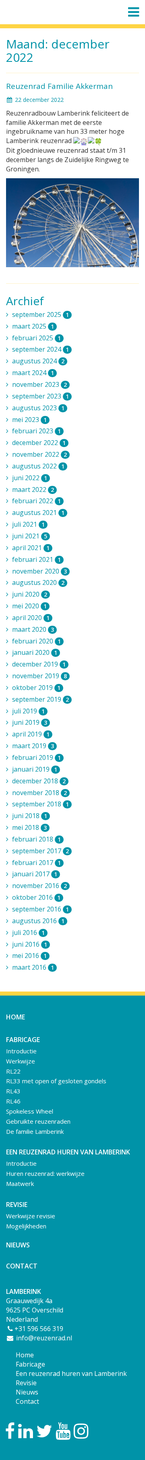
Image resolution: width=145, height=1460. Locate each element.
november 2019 (39, 675)
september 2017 (40, 850)
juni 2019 (29, 722)
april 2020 (31, 617)
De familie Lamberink (35, 1131)
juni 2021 (29, 536)
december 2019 (39, 664)
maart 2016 (33, 967)
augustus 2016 (38, 920)
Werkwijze (20, 1061)
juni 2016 (29, 944)
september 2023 (40, 396)
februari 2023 (36, 430)
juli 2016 (28, 932)
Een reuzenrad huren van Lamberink (71, 1373)
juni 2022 (29, 477)
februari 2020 (36, 641)
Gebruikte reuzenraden (38, 1121)
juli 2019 (28, 711)
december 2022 (39, 442)
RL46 (13, 1101)
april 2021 (31, 547)
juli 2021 (28, 524)
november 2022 (39, 454)
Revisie (26, 1382)
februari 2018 (36, 839)
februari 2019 (36, 757)
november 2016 (39, 885)
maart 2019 (33, 745)
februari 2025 (36, 337)
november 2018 (39, 792)
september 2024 (40, 349)
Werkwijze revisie (30, 1216)
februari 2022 (36, 500)
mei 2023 (29, 419)
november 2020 (39, 571)
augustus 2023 (38, 407)
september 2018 (40, 804)
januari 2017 (34, 873)
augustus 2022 (38, 466)
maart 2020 (33, 629)
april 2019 (31, 734)
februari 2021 (36, 559)
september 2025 (40, 314)
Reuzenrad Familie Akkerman (59, 86)
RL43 (13, 1091)
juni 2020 (29, 594)
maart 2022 (33, 489)
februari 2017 (36, 862)
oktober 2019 (36, 687)
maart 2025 (33, 326)
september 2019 (40, 699)
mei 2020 (29, 605)
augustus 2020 (38, 582)
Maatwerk (20, 1183)
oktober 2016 (36, 897)
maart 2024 (33, 372)
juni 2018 (29, 815)
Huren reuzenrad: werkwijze (45, 1173)
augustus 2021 (38, 512)
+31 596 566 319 (38, 1328)
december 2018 (39, 780)
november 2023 (39, 384)
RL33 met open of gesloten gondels (56, 1081)
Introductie (21, 1051)
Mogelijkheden (26, 1226)
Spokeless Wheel (29, 1111)
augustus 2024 (38, 361)
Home (15, 1017)
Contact (21, 1266)
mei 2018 (29, 827)
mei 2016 (29, 955)
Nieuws (18, 1245)
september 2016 (40, 909)
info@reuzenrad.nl (43, 1337)
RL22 (13, 1071)
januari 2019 (34, 769)
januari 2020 (34, 652)
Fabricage (30, 1364)
